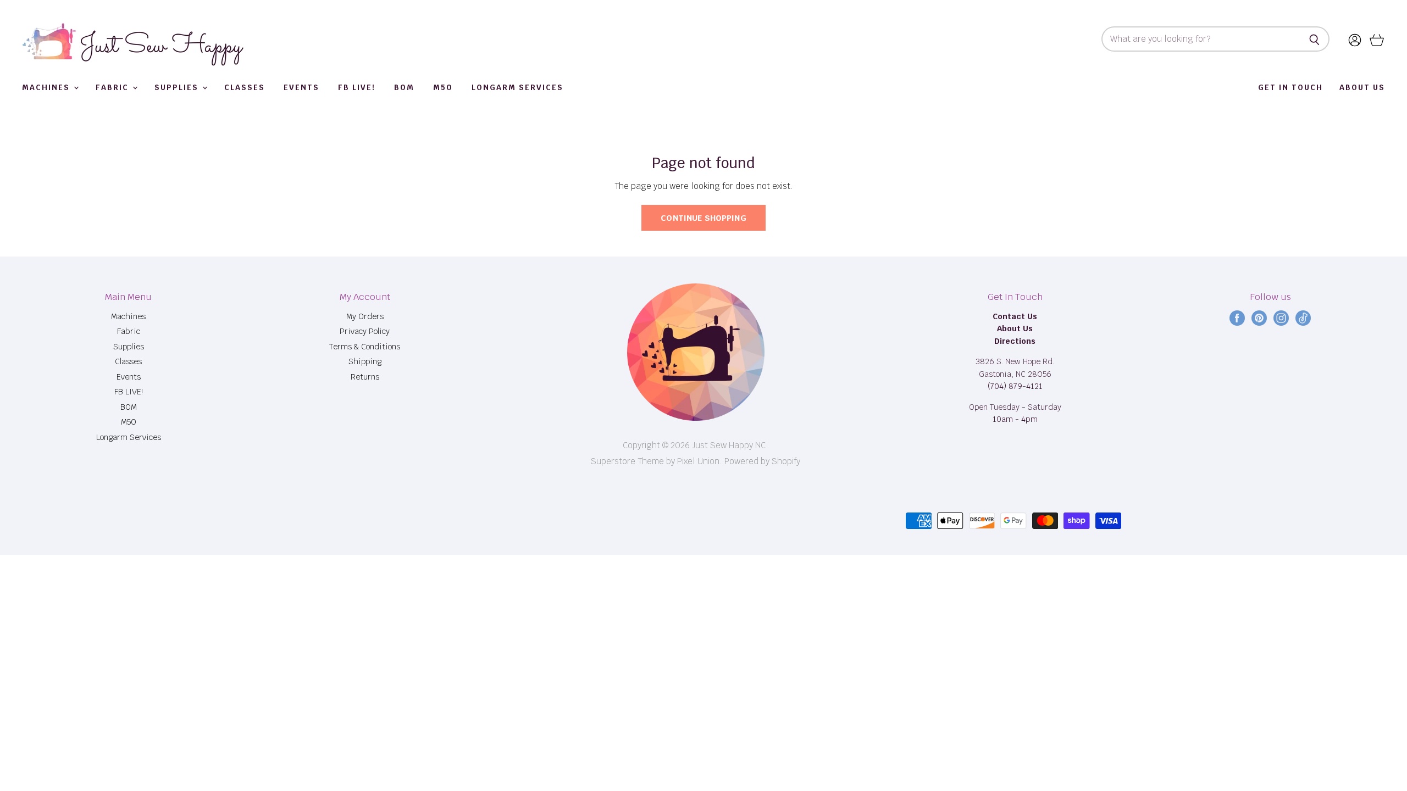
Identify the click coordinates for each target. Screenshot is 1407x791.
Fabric (113, 87)
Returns (365, 377)
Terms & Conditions (364, 347)
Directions (1014, 341)
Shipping (364, 361)
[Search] (1315, 39)
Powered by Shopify (762, 461)
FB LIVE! (356, 87)
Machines (47, 87)
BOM (404, 87)
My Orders (365, 316)
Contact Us (1015, 316)
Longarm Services (517, 87)
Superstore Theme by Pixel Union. (656, 461)
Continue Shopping (703, 218)
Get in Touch (1290, 87)
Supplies (177, 87)
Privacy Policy (365, 331)
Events (301, 87)
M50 (443, 87)
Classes (244, 87)
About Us (1362, 87)
